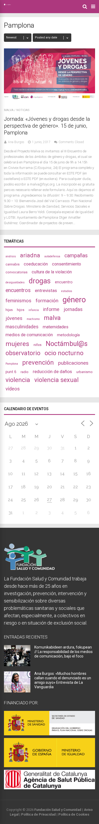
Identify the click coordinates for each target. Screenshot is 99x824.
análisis (11, 256)
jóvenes (14, 318)
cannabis (13, 264)
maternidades (55, 326)
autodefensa (52, 256)
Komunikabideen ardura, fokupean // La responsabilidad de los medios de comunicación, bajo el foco (63, 651)
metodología (68, 335)
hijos (20, 310)
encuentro (64, 282)
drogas (40, 281)
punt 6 (11, 372)
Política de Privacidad (38, 814)
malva (52, 317)
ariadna (30, 255)
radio (25, 372)
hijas (9, 310)
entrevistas (46, 290)
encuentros (18, 290)
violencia (18, 380)
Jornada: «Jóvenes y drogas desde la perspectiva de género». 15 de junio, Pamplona (47, 126)
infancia (34, 310)
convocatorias (16, 272)
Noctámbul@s (67, 344)
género (74, 299)
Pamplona (12, 363)
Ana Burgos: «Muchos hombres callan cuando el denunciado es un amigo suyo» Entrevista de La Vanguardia (62, 680)
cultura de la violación (52, 271)
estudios (66, 291)
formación (47, 301)
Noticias (23, 110)
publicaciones (73, 363)
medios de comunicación (29, 334)
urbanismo (84, 372)
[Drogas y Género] (7, 4)
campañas (76, 256)
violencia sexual (56, 380)
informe (51, 309)
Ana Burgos (16, 142)
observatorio (23, 353)
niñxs (37, 345)
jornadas (73, 309)
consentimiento (66, 264)
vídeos (13, 389)
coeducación (36, 264)
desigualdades (15, 282)
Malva (8, 110)
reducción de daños (52, 371)
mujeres (17, 344)
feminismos (18, 301)
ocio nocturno (64, 353)
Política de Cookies (73, 814)
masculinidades (22, 326)
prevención (38, 362)
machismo (33, 319)
